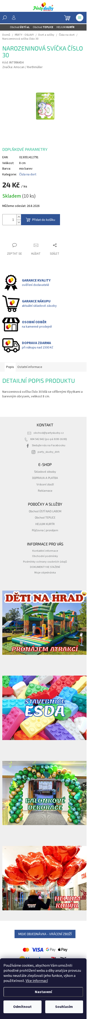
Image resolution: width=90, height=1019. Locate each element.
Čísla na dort (27, 174)
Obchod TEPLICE (45, 517)
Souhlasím (64, 1006)
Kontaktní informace (45, 551)
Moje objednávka (45, 572)
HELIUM (65, 27)
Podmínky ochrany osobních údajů (45, 562)
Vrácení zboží (45, 484)
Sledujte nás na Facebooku (48, 445)
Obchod (20, 27)
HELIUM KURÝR (45, 524)
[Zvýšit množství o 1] (18, 217)
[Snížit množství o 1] (18, 222)
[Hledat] (4, 17)
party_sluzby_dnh (49, 452)
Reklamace (45, 490)
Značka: (22, 67)
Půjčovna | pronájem (45, 530)
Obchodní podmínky (45, 556)
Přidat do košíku (43, 220)
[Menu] (79, 17)
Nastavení (43, 991)
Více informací (37, 980)
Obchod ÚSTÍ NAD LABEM (45, 511)
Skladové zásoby (45, 471)
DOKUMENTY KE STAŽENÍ (45, 567)
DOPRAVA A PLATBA (45, 478)
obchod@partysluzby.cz (48, 433)
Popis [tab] (10, 367)
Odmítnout (22, 1006)
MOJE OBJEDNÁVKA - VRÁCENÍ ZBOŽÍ (45, 934)
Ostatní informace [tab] (29, 367)
